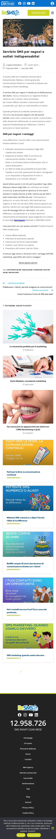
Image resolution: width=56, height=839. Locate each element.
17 (29, 676)
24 (9, 681)
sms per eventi (13, 272)
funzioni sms (37, 270)
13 (13, 676)
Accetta (21, 835)
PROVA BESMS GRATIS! (28, 263)
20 (41, 676)
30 (37, 681)
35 (21, 686)
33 (50, 681)
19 (37, 676)
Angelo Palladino (14, 65)
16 (25, 676)
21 (46, 676)
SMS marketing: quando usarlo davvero (25, 655)
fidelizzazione (27, 270)
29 (32, 681)
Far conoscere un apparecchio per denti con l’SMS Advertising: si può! (28, 428)
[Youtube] (28, 3)
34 (16, 686)
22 (50, 676)
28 (28, 681)
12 (9, 676)
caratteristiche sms (13, 270)
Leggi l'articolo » (14, 478)
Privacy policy (34, 835)
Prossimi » (35, 686)
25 (14, 681)
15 (21, 676)
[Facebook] (19, 3)
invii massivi (19, 220)
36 (26, 686)
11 (5, 676)
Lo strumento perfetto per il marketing (28, 346)
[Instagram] (24, 3)
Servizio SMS (27, 68)
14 (17, 676)
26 (19, 681)
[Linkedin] (33, 3)
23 (5, 681)
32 (46, 681)
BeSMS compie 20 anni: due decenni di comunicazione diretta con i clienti (25, 565)
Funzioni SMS (12, 68)
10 (51, 672)
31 (42, 681)
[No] (52, 828)
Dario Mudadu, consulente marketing (28, 381)
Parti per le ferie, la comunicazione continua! (23, 473)
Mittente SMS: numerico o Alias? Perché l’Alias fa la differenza (25, 519)
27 (23, 681)
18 (33, 676)
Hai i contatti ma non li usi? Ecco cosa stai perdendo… (27, 611)
